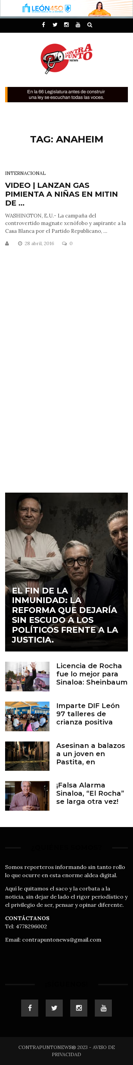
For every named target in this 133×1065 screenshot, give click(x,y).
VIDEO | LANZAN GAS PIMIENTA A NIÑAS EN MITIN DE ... (61, 194)
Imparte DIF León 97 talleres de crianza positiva (88, 714)
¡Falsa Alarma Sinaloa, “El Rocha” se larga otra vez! (90, 793)
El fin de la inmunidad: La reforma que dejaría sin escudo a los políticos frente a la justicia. (65, 615)
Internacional (25, 173)
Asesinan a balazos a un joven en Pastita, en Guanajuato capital (91, 757)
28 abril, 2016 (40, 243)
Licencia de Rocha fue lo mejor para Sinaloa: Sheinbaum (92, 674)
